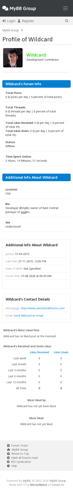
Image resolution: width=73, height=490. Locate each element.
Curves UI (58, 485)
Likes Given (61, 352)
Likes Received (39, 352)
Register (27, 21)
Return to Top (19, 453)
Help (13, 466)
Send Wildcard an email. (29, 315)
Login (10, 21)
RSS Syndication (20, 462)
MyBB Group (10, 30)
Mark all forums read (24, 457)
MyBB (27, 480)
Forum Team (19, 445)
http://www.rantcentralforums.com (43, 308)
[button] (67, 21)
